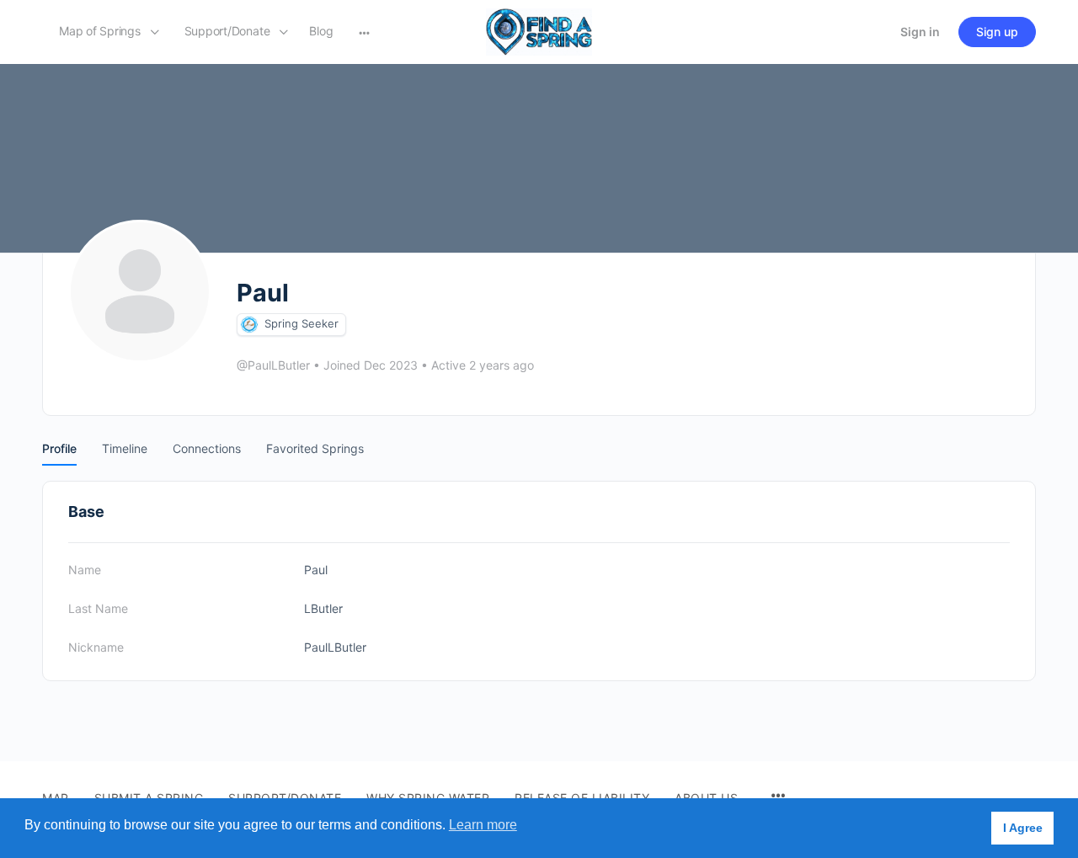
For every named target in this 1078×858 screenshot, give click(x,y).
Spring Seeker (301, 323)
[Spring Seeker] (249, 325)
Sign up (997, 31)
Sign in (920, 31)
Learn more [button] (483, 825)
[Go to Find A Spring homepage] (539, 31)
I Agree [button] (1023, 827)
